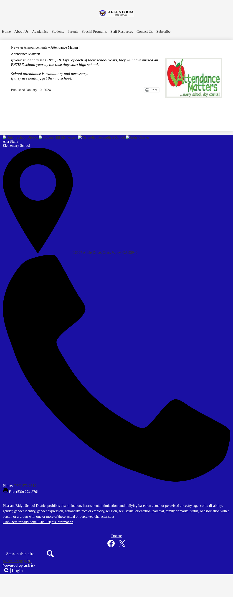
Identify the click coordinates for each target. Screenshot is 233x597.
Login (13, 570)
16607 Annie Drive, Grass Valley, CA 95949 (105, 252)
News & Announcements (29, 47)
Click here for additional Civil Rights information (38, 522)
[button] (21, 31)
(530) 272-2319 (25, 486)
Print (153, 90)
